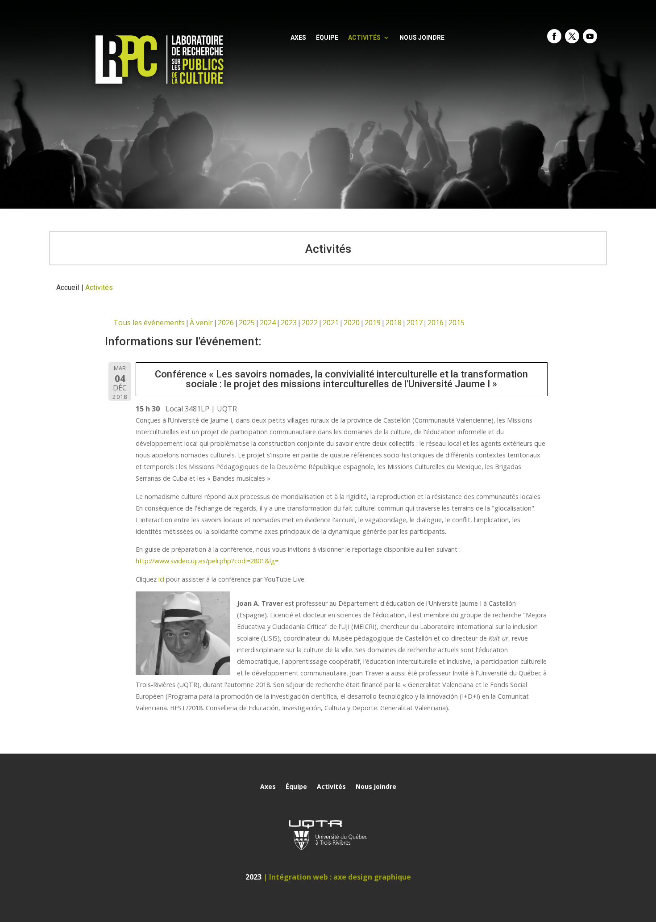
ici (161, 579)
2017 (415, 322)
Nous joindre (421, 38)
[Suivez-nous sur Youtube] (590, 36)
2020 (352, 322)
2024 (268, 322)
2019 (373, 322)
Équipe (327, 38)
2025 (247, 322)
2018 (394, 322)
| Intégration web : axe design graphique (337, 877)
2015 (456, 322)
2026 (226, 322)
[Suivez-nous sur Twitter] (572, 36)
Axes (298, 38)
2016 (436, 322)
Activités (364, 38)
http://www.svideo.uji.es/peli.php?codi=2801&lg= (207, 561)
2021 (331, 322)
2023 (289, 322)
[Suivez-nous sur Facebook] (554, 36)
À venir (201, 322)
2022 (310, 322)
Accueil (67, 287)
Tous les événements (149, 322)
